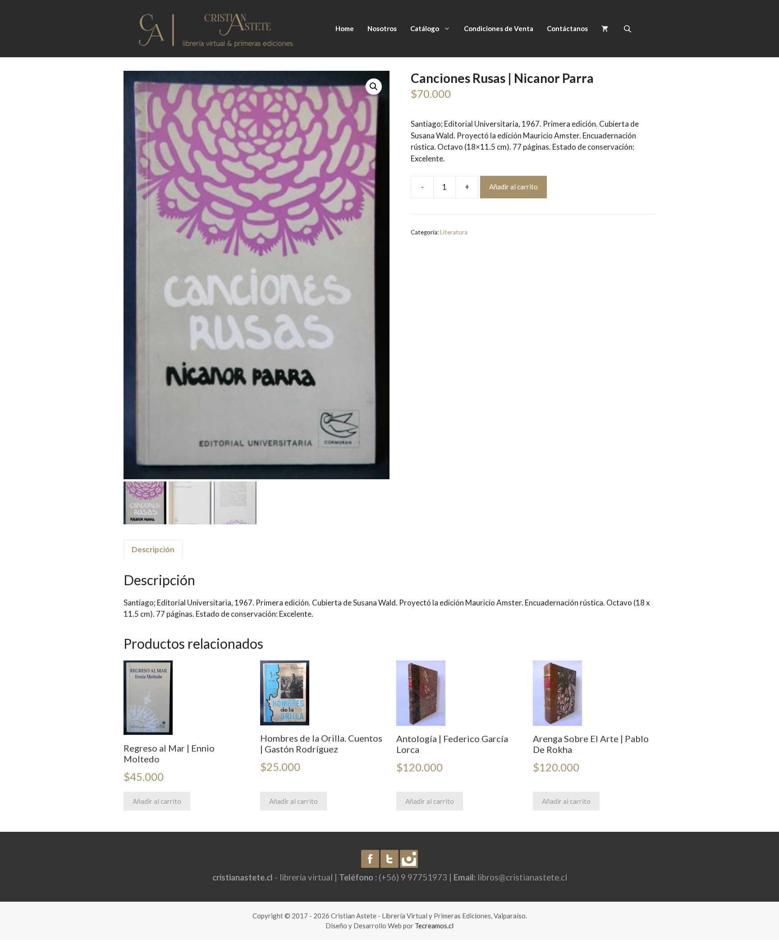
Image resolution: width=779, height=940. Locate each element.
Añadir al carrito (513, 187)
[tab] (153, 549)
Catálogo (424, 28)
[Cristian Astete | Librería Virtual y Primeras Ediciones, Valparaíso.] (216, 27)
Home (344, 28)
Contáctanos (567, 28)
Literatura (453, 232)
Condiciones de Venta (498, 28)
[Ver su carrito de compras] (605, 28)
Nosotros (382, 28)
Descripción (153, 549)
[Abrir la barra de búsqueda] (628, 28)
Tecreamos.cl (434, 926)
